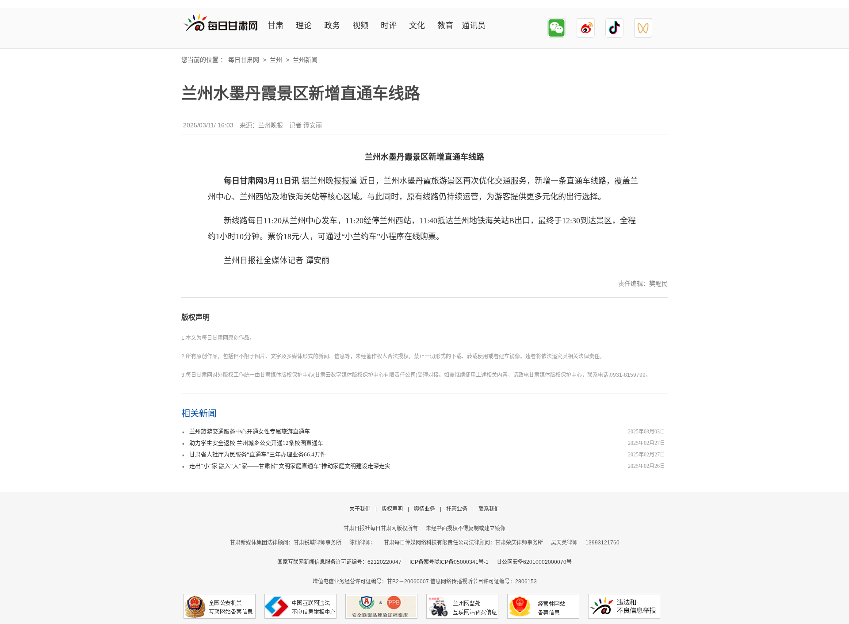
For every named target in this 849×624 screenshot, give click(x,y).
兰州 (276, 59)
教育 (445, 25)
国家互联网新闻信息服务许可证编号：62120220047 (343, 562)
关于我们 (360, 509)
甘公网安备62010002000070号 (534, 562)
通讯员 (474, 25)
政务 (332, 25)
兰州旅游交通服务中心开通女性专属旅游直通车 (249, 431)
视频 (360, 25)
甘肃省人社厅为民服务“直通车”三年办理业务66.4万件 (257, 454)
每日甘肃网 (243, 59)
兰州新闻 (305, 59)
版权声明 (195, 317)
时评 (389, 25)
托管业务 (456, 509)
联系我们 (489, 509)
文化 (417, 25)
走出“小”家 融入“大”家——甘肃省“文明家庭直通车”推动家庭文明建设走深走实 (289, 466)
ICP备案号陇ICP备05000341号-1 (449, 562)
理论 (304, 25)
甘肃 (275, 25)
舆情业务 (424, 509)
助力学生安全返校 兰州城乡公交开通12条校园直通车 (256, 443)
